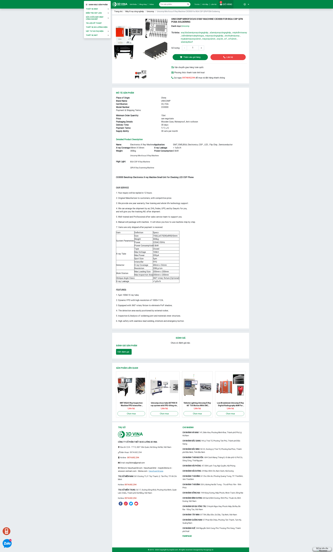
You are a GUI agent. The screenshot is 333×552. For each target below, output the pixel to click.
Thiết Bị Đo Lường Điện (96, 27)
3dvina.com (142, 471)
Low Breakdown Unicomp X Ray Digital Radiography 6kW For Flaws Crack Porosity (230, 404)
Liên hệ (213, 4)
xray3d (220, 38)
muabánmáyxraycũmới (191, 38)
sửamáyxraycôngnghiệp (220, 32)
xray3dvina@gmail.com (135, 463)
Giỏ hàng (226, 3)
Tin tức (197, 4)
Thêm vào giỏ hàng (191, 57)
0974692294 (188, 77)
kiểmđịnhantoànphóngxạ (193, 35)
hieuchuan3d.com (135, 468)
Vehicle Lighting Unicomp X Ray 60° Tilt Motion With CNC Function (197, 404)
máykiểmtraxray (239, 32)
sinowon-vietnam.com (127, 471)
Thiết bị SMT (92, 35)
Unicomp (150, 11)
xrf (225, 38)
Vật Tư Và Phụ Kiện (94, 31)
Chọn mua (131, 413)
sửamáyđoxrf (187, 42)
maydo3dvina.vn (164, 468)
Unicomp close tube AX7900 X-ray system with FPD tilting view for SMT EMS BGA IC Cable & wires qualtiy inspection (164, 404)
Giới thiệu (133, 4)
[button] (241, 4)
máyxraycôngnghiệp (214, 35)
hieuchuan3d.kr (150, 468)
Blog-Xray (143, 4)
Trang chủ (118, 11)
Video (151, 4)
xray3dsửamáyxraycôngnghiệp (194, 32)
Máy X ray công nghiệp (134, 11)
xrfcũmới (232, 38)
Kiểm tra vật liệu (94, 13)
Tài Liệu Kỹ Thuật (94, 23)
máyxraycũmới (208, 38)
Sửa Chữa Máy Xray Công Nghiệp (94, 18)
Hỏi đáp (205, 4)
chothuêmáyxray (232, 35)
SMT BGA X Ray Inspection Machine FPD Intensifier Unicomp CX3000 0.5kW (131, 404)
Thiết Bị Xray (92, 9)
